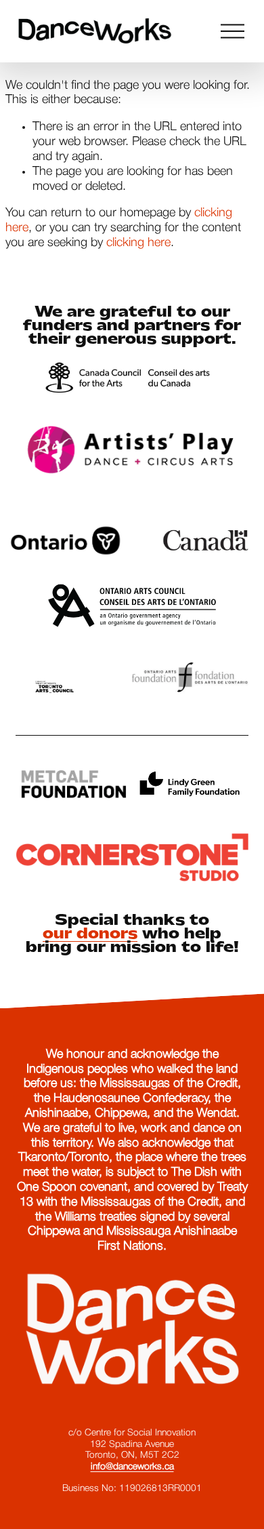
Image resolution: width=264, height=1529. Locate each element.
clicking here (138, 242)
